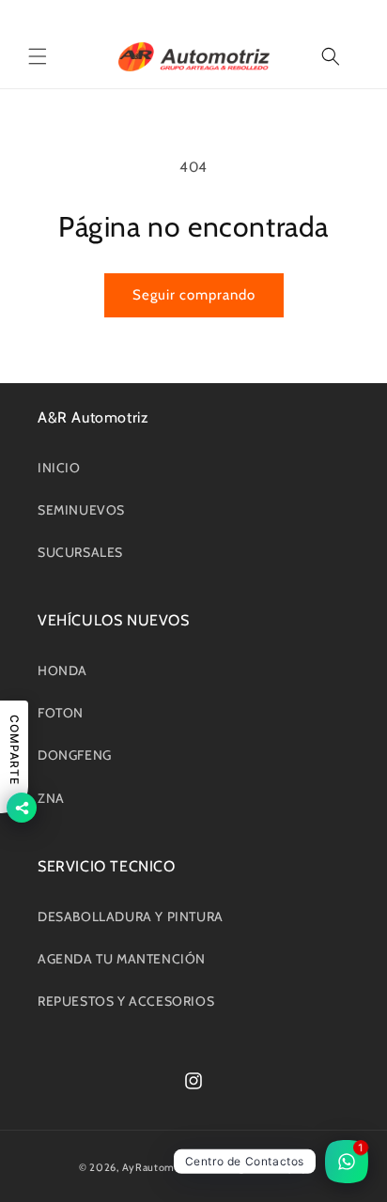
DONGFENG (75, 755)
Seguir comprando (193, 294)
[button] (37, 56)
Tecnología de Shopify (253, 1167)
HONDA (62, 670)
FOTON (61, 712)
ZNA (51, 798)
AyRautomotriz (159, 1167)
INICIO (59, 467)
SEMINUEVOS (81, 509)
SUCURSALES (80, 552)
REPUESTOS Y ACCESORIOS (126, 1001)
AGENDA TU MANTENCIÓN (122, 958)
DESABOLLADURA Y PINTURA (131, 916)
